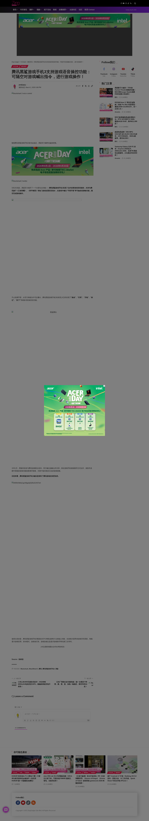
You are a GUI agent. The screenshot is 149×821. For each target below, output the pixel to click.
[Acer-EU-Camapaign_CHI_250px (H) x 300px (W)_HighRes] (74, 410)
